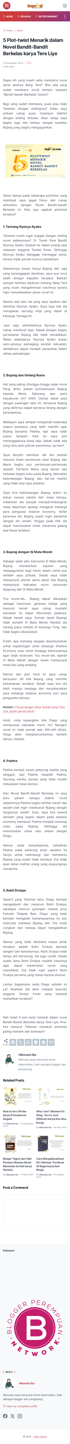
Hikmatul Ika (27, 1383)
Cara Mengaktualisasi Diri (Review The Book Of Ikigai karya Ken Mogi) (50, 1164)
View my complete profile (21, 1406)
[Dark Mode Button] (65, 5)
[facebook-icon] (5, 1416)
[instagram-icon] (20, 1416)
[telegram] (35, 1042)
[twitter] (20, 1042)
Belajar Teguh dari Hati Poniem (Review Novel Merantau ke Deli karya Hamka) (17, 1164)
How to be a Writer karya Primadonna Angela (15, 1115)
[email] (51, 1042)
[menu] (6, 5)
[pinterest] (43, 1042)
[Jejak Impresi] (35, 5)
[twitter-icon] (12, 1416)
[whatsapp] (28, 1042)
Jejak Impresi (40, 1436)
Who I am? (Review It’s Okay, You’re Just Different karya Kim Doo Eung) (51, 1117)
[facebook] (13, 1042)
